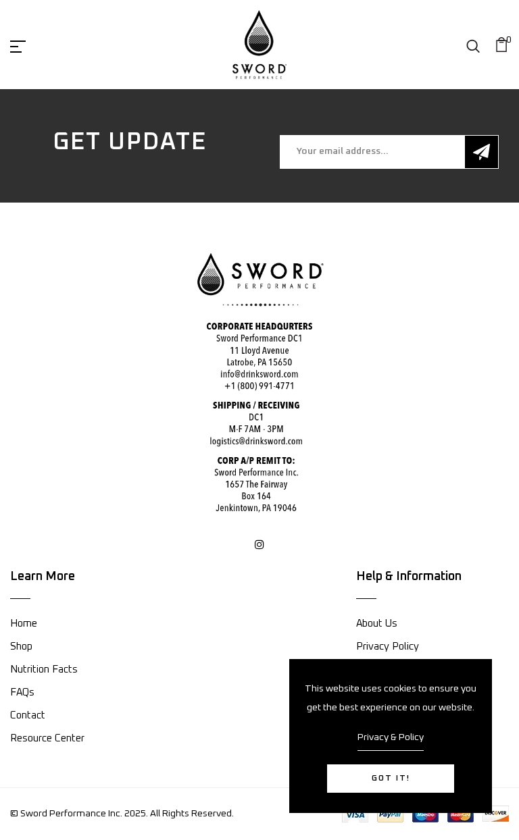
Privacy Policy (387, 646)
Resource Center (47, 738)
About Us (376, 624)
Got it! (391, 779)
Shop (21, 646)
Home (23, 624)
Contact (27, 715)
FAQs (22, 692)
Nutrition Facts (44, 669)
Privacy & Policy (390, 737)
